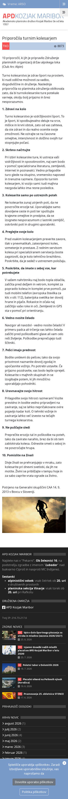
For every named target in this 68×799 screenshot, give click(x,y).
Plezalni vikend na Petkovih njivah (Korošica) (40, 681)
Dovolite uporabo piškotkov (34, 782)
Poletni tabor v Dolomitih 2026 (38, 665)
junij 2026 (11, 735)
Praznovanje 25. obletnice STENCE (41, 693)
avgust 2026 (13, 723)
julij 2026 (11, 729)
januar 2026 (13, 758)
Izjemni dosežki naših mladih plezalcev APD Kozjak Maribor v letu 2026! (38, 650)
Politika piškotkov (34, 792)
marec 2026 (13, 747)
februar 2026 (13, 753)
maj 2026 (11, 741)
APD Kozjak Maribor (19, 607)
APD (33, 16)
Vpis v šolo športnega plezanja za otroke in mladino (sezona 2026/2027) (40, 634)
